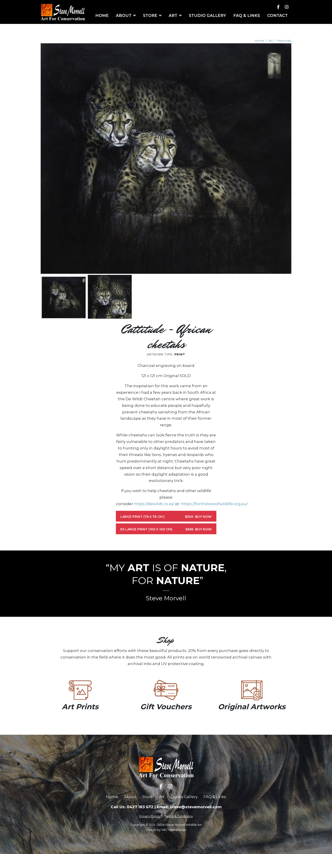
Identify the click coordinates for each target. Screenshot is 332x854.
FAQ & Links (214, 796)
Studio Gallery (184, 796)
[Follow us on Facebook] (278, 7)
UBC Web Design (173, 829)
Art (271, 40)
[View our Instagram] (287, 7)
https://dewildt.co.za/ (154, 504)
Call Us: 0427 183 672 (132, 807)
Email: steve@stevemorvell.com (189, 807)
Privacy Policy (149, 816)
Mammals (284, 40)
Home (259, 40)
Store (147, 796)
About (130, 796)
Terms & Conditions (179, 816)
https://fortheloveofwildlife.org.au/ (214, 504)
